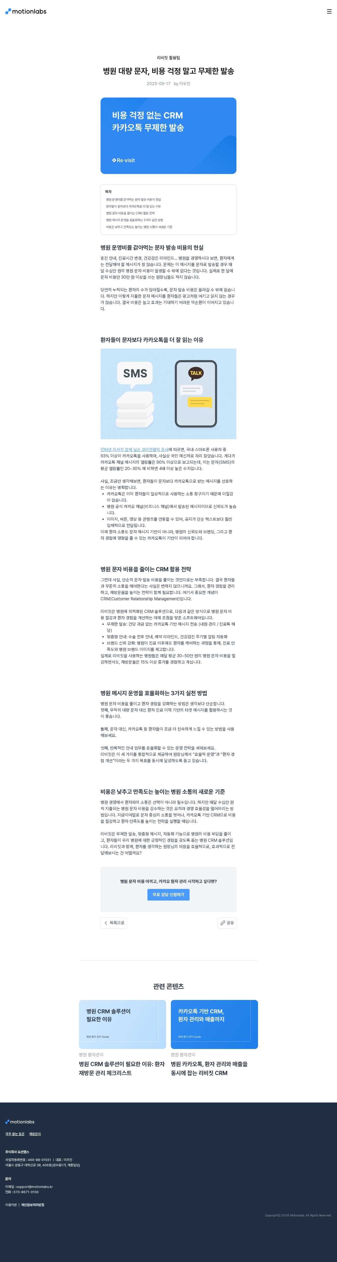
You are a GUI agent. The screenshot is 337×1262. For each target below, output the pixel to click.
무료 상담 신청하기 (168, 894)
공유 (230, 922)
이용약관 (11, 1205)
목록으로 (117, 922)
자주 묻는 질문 (15, 1134)
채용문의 (35, 1134)
